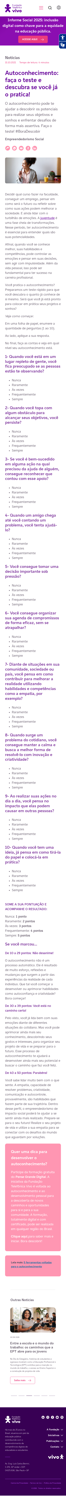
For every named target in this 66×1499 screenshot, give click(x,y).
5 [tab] (44, 1395)
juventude (47, 218)
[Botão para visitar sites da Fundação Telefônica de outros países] (59, 8)
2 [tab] (22, 1395)
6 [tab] (52, 1395)
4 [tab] (37, 1395)
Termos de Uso (36, 1483)
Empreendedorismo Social (24, 139)
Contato (54, 1446)
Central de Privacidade (19, 1483)
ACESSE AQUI (30, 39)
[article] (33, 734)
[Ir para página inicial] (12, 8)
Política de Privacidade (52, 1483)
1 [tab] (14, 1395)
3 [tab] (29, 1395)
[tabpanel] (33, 1345)
